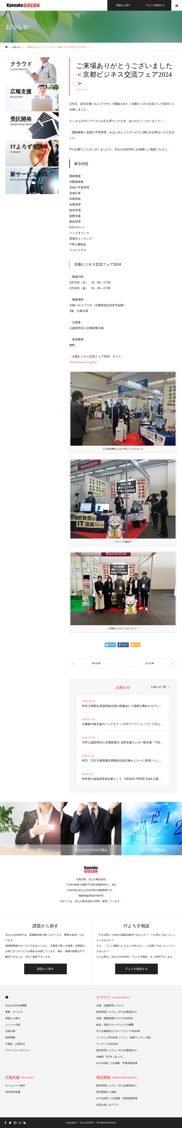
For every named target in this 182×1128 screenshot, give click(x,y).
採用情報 (10, 1037)
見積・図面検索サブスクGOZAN (114, 1018)
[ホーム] (6, 47)
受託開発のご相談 (106, 1091)
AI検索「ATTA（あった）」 (111, 1056)
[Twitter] (10, 1122)
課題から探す (123, 5)
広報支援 (19, 1077)
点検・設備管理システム (110, 1005)
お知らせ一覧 (158, 687)
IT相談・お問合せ (15, 1043)
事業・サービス (14, 1011)
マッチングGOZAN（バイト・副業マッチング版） (124, 1037)
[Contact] (20, 1122)
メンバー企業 (12, 1024)
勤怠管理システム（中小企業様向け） (117, 1050)
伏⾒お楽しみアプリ (107, 1104)
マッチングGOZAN (107, 1043)
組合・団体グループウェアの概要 (115, 1024)
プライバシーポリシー (17, 1050)
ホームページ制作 (15, 1085)
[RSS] (24, 1122)
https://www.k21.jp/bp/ (83, 362)
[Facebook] (5, 1122)
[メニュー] (176, 5)
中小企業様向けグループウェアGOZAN (118, 1031)
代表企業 (10, 1031)
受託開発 (116, 1077)
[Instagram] (15, 1122)
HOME (6, 997)
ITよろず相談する (155, 5)
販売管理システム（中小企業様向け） (117, 1011)
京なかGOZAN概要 (16, 1005)
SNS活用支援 (12, 1091)
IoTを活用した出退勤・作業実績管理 (116, 1063)
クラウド (113, 997)
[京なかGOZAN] (23, 5)
